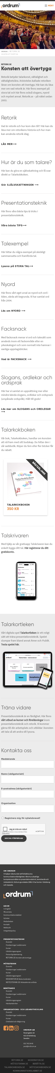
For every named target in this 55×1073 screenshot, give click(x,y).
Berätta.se (39, 1063)
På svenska (8, 912)
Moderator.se (36, 1059)
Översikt (9, 942)
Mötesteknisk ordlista (21, 982)
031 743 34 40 (28, 1043)
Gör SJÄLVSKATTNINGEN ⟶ (19, 185)
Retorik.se (17, 1059)
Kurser (8, 948)
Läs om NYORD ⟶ (13, 311)
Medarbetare (8, 921)
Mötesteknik (10, 964)
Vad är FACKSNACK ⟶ (16, 359)
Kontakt (7, 924)
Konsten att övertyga (18, 958)
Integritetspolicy (10, 931)
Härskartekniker (12, 1003)
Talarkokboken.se (14, 1067)
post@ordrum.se (29, 1046)
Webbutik (7, 927)
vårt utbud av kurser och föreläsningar (22, 720)
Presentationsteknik (14, 939)
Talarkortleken (28, 632)
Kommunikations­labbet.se (27, 1070)
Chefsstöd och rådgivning (15, 1021)
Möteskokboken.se (40, 1067)
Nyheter (7, 918)
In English (7, 909)
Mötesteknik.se (19, 1063)
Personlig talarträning (14, 954)
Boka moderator (18, 979)
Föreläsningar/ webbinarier (16, 945)
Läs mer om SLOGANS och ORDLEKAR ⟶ (26, 410)
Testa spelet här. (10, 644)
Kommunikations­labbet (12, 915)
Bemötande (9, 988)
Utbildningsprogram (13, 951)
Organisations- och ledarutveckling (23, 1009)
